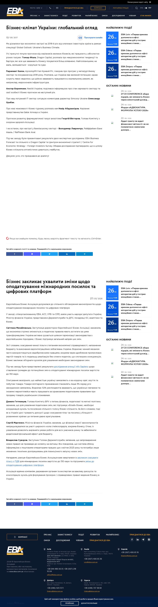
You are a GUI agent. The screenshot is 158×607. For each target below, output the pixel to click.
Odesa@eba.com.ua (92, 591)
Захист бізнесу (51, 16)
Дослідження (118, 16)
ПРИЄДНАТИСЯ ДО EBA (73, 8)
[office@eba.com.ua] (57, 8)
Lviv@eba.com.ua (90, 562)
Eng (141, 8)
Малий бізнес (91, 16)
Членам (132, 16)
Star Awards (145, 16)
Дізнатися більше (89, 603)
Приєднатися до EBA (100, 541)
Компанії (98, 8)
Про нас (33, 16)
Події (65, 16)
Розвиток (76, 16)
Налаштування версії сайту (138, 2)
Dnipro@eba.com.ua (55, 591)
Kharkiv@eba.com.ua (129, 555)
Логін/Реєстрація (120, 8)
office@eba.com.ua (54, 574)
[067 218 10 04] (50, 8)
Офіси (105, 16)
